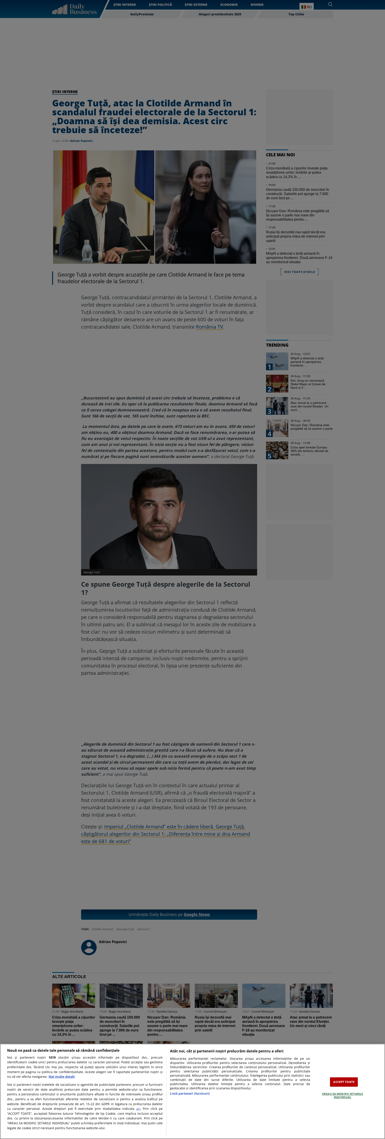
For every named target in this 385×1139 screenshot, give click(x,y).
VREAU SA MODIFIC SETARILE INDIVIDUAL (342, 1095)
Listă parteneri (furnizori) (190, 1093)
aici (138, 1109)
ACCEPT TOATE (343, 1082)
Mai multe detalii (62, 1076)
